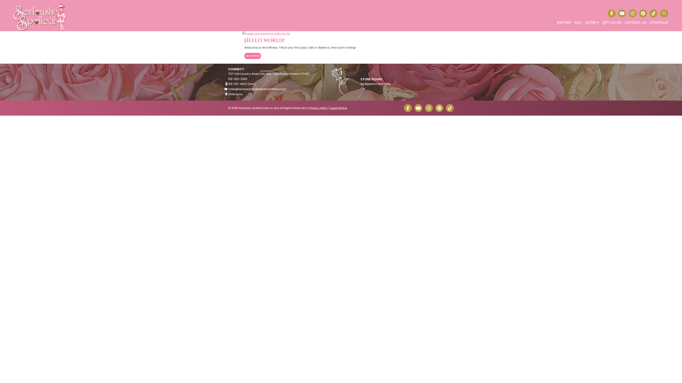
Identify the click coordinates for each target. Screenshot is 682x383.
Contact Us (635, 22)
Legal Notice (338, 108)
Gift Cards (611, 22)
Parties (564, 22)
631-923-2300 (237, 79)
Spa (578, 22)
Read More (253, 55)
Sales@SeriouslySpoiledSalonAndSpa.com (257, 89)
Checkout (659, 22)
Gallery (592, 22)
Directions (235, 94)
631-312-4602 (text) (242, 84)
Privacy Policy (318, 108)
